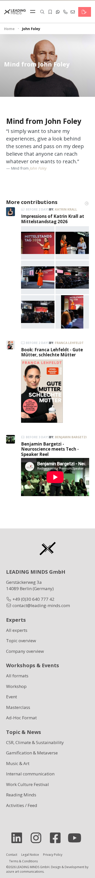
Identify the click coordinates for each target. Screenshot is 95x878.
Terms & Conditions (23, 861)
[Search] (42, 12)
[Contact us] (84, 12)
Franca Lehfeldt (69, 343)
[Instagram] (38, 838)
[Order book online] (42, 391)
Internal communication (30, 774)
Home (9, 28)
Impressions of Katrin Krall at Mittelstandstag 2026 (52, 218)
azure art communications (25, 871)
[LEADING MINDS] (15, 11)
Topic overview (21, 640)
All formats (17, 676)
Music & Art (17, 763)
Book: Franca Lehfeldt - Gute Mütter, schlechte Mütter (52, 352)
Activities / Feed (21, 805)
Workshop (16, 686)
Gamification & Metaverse (32, 753)
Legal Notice (30, 854)
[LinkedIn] (18, 838)
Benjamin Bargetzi (71, 437)
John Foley (38, 168)
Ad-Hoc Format (21, 718)
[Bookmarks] (50, 12)
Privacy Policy (52, 854)
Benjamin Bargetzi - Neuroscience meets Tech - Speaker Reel (50, 449)
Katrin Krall (66, 209)
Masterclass (18, 707)
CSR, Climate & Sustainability (35, 742)
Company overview (25, 651)
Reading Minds (21, 795)
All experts (16, 630)
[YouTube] (76, 838)
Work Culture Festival (27, 784)
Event (11, 697)
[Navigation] (34, 12)
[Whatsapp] (58, 12)
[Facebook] (57, 838)
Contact (11, 854)
